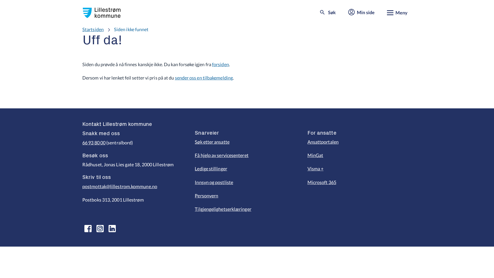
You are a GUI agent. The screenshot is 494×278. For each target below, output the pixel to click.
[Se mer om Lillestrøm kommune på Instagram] (100, 228)
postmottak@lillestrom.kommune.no (119, 186)
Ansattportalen (323, 142)
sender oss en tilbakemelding (204, 78)
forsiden (220, 64)
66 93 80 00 (93, 142)
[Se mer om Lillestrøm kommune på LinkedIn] (112, 228)
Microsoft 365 (321, 182)
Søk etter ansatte (212, 142)
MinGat (315, 155)
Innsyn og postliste (214, 182)
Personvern (206, 195)
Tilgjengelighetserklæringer (223, 209)
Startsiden (93, 29)
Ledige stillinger (211, 168)
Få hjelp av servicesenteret (221, 155)
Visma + (315, 168)
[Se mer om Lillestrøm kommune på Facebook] (88, 228)
